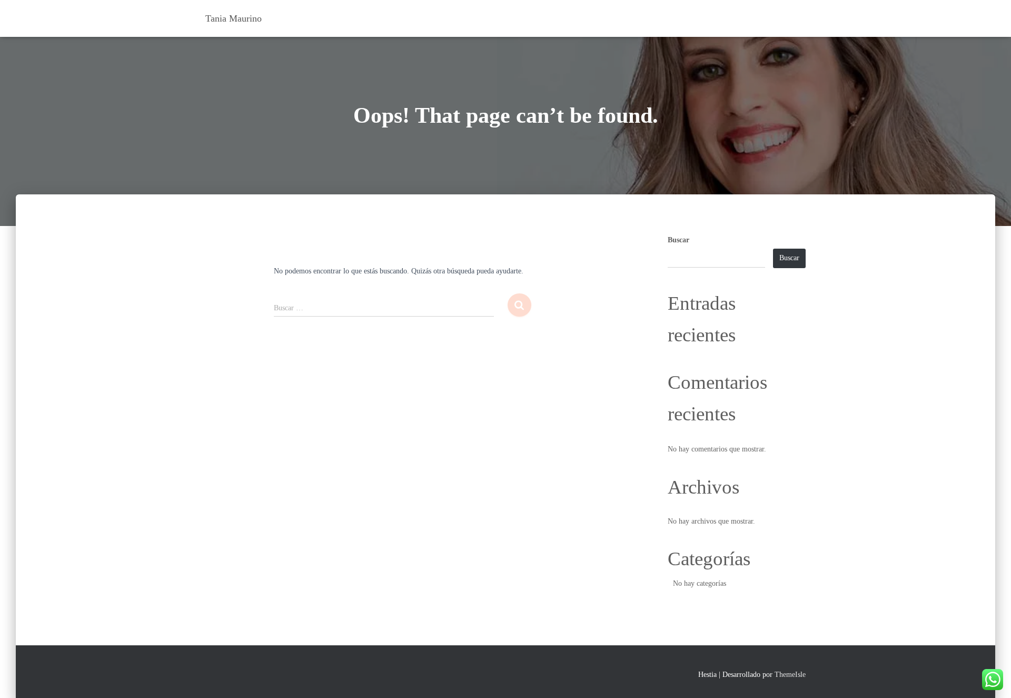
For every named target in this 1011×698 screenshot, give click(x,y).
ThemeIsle (790, 675)
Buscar (678, 240)
